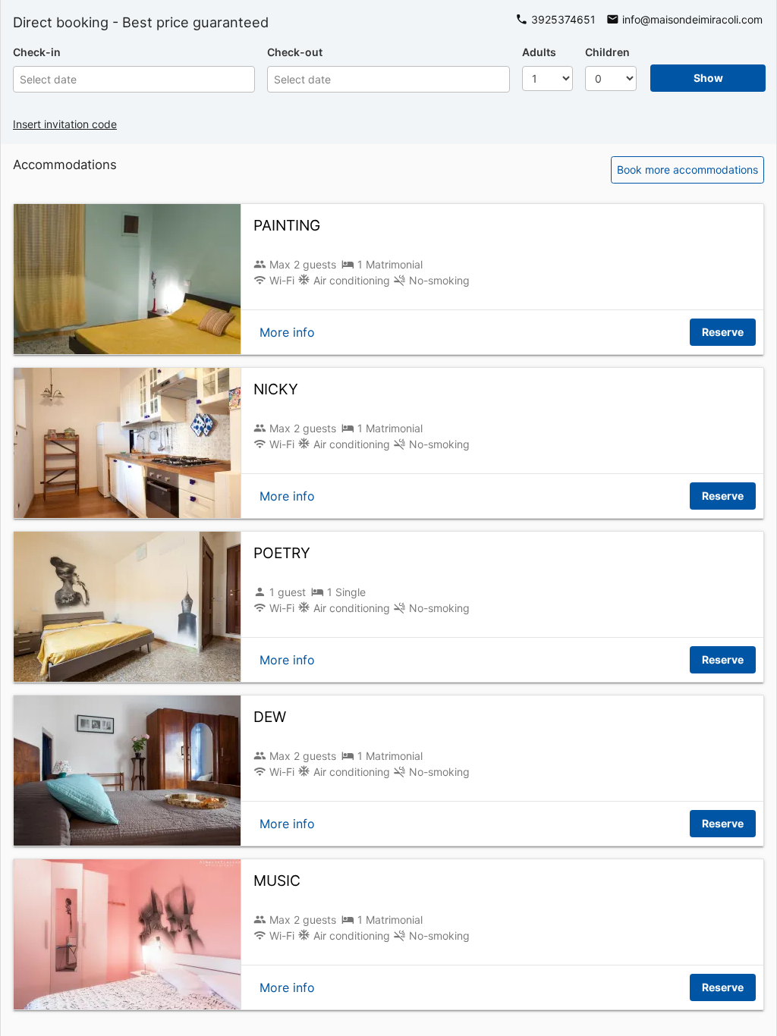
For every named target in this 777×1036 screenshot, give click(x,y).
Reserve (723, 331)
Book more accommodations (687, 169)
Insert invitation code (65, 124)
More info (287, 332)
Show (708, 77)
